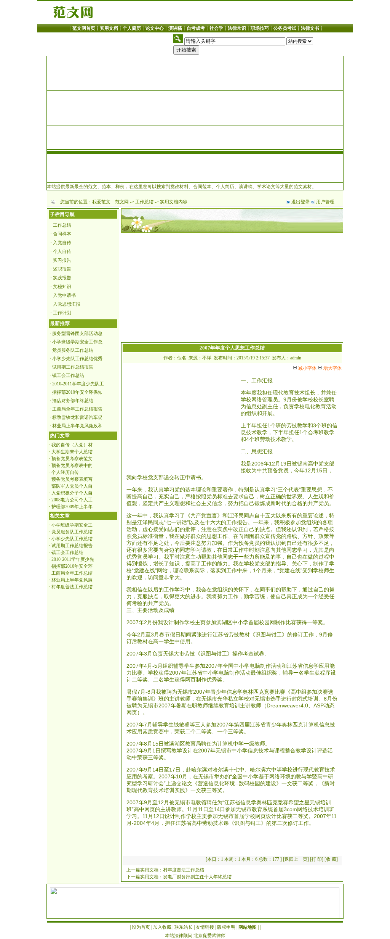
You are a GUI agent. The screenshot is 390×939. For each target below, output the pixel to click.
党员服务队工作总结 (72, 350)
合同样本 (62, 234)
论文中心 (154, 28)
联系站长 (183, 927)
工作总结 (144, 202)
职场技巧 (260, 28)
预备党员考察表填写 (72, 479)
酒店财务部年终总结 (72, 400)
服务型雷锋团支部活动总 (77, 333)
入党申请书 (64, 295)
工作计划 (62, 313)
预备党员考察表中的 (72, 465)
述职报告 (62, 269)
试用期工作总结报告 (72, 367)
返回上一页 (296, 859)
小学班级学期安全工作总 (77, 342)
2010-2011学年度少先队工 (78, 384)
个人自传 (62, 251)
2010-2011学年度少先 (72, 559)
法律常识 (237, 28)
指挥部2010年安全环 (72, 566)
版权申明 (226, 927)
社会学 (216, 28)
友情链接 (205, 927)
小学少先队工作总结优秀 (77, 358)
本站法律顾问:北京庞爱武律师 (195, 935)
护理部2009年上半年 (72, 506)
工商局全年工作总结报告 (77, 409)
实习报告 (62, 260)
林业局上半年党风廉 (72, 580)
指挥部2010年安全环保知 (77, 392)
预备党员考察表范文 (72, 458)
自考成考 (196, 28)
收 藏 (331, 859)
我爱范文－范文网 (110, 202)
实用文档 (109, 28)
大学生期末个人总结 (72, 451)
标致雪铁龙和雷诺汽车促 (77, 417)
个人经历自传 (65, 472)
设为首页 (141, 927)
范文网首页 (83, 28)
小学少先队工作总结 (72, 538)
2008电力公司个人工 (72, 500)
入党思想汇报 (66, 304)
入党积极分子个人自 (72, 493)
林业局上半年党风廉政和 (77, 425)
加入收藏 (162, 927)
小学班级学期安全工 (72, 525)
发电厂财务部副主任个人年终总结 (197, 876)
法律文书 (310, 28)
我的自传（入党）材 (72, 445)
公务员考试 (284, 28)
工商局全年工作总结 (72, 573)
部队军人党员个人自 (72, 486)
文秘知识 (62, 286)
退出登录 (300, 202)
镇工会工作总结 (68, 375)
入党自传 (62, 242)
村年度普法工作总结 (72, 586)
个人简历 (132, 28)
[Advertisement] (232, 288)
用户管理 (325, 202)
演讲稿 (175, 28)
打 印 (317, 859)
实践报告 (62, 277)
